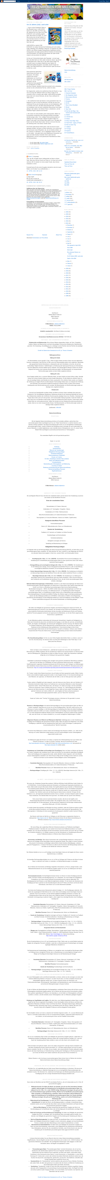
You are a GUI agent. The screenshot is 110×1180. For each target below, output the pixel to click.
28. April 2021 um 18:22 (34, 182)
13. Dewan (67, 118)
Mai (68, 241)
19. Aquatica (67, 130)
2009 (67, 293)
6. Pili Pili (66, 103)
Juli (68, 236)
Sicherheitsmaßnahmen (57, 453)
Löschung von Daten (57, 465)
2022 (67, 221)
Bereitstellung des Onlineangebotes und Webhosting (57, 464)
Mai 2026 (66, 185)
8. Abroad (66, 107)
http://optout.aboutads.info (51, 745)
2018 (67, 273)
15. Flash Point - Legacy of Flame (72, 122)
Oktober (69, 229)
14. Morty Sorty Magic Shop (71, 120)
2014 (67, 282)
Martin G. (30, 156)
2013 (67, 284)
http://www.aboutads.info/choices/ (37, 743)
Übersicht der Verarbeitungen (57, 450)
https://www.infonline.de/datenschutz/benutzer (60, 819)
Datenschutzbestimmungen (33, 198)
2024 (67, 216)
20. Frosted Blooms (69, 132)
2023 (67, 218)
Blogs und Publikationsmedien (56, 460)
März (68, 261)
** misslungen (67, 194)
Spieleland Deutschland (70, 162)
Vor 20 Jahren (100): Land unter (38, 24)
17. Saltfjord (67, 126)
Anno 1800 (70, 247)
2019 (67, 270)
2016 (67, 277)
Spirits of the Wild (71, 258)
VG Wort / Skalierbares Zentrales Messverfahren (57, 458)
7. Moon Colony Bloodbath (71, 105)
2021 (67, 223)
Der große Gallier (44, 142)
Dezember (69, 225)
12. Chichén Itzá (68, 116)
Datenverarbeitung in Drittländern (57, 455)
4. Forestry (67, 99)
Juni (68, 238)
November (69, 227)
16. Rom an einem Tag (70, 124)
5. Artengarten (67, 101)
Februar (69, 263)
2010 (67, 291)
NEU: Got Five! (68, 91)
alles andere (67, 81)
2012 (67, 286)
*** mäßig (66, 196)
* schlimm (66, 192)
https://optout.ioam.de (42, 818)
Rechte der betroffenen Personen (57, 469)
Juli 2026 (66, 181)
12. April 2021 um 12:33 (34, 171)
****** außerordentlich (69, 202)
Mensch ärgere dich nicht (46, 143)
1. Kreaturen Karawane (70, 93)
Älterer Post (59, 235)
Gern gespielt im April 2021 (74, 245)
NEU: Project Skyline (69, 89)
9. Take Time (67, 109)
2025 (67, 214)
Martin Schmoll (32, 174)
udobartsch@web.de (59, 323)
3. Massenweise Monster (70, 97)
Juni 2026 (66, 183)
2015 (67, 280)
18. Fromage (67, 128)
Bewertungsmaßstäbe (69, 48)
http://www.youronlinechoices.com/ (63, 743)
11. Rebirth (67, 114)
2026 (67, 212)
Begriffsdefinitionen (57, 471)
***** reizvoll (67, 200)
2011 (67, 289)
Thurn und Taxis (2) (69, 164)
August (69, 234)
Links (65, 72)
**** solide (66, 198)
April (68, 243)
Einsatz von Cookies (57, 457)
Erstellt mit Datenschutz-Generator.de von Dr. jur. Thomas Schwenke (55, 350)
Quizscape (70, 249)
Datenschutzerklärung (69, 70)
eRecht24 (58, 407)
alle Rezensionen (68, 79)
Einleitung (56, 446)
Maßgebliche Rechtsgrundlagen (57, 452)
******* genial (67, 204)
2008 (67, 295)
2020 (67, 268)
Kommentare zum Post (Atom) (40, 237)
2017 (67, 275)
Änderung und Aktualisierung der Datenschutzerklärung (56, 467)
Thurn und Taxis (68, 166)
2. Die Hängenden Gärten (70, 95)
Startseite (44, 235)
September (70, 232)
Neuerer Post (30, 235)
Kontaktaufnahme (56, 462)
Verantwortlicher (57, 448)
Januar (69, 265)
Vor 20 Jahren (35, 148)
